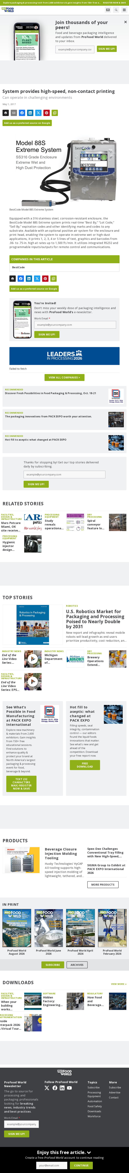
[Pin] (46, 113)
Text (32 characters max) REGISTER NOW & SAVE (21, 783)
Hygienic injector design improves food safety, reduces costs (11, 546)
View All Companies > (64, 377)
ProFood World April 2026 (80, 952)
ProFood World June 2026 (48, 952)
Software (49, 993)
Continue (81, 1165)
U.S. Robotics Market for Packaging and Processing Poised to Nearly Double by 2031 (95, 619)
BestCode (18, 267)
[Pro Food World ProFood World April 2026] (80, 928)
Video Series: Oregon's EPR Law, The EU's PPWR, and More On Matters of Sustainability (12, 659)
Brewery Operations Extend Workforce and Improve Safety (96, 661)
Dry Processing (94, 515)
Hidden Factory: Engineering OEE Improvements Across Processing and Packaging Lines (53, 1001)
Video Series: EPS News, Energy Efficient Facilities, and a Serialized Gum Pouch (11, 686)
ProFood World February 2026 (112, 952)
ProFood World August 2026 (16, 952)
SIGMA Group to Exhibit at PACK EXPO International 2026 (106, 869)
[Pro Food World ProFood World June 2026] (48, 928)
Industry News (11, 651)
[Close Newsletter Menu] (125, 22)
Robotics (72, 605)
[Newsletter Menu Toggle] (108, 10)
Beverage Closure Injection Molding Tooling (61, 853)
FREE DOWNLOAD (85, 765)
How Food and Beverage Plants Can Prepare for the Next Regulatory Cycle (95, 1001)
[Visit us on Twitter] (47, 1087)
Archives (77, 965)
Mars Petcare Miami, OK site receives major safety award (11, 526)
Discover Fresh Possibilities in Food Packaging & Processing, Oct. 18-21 (50, 393)
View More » (119, 983)
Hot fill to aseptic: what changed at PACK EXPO (36, 439)
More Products (103, 884)
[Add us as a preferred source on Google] (55, 113)
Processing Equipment (52, 515)
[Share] (22, 113)
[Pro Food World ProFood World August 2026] (16, 928)
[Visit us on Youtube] (69, 1087)
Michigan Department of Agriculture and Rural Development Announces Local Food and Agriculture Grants (54, 659)
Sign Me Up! (106, 49)
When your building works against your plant (10, 1005)
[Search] (116, 10)
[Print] (6, 113)
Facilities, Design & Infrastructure (11, 516)
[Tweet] (38, 113)
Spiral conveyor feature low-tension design (96, 524)
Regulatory (95, 993)
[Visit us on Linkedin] (62, 1087)
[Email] (14, 113)
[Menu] (124, 10)
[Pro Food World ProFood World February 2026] (112, 928)
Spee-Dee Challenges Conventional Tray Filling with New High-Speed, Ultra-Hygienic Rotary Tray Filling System (105, 852)
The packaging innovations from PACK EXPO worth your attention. (48, 416)
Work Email (42, 318)
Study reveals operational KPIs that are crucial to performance (54, 524)
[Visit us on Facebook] (55, 1087)
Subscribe (53, 965)
